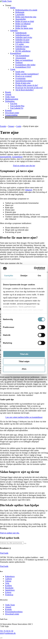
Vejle (7, 583)
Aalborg (8, 579)
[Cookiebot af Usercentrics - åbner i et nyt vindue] (34, 268)
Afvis (24, 369)
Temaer (11, 126)
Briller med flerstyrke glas (25, 17)
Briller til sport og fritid (24, 21)
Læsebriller (19, 14)
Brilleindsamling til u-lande (26, 10)
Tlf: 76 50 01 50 (6, 631)
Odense (8, 581)
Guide (12, 69)
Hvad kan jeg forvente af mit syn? (29, 88)
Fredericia (9, 595)
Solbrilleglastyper (22, 35)
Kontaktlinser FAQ (23, 67)
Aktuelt (8, 94)
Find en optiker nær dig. (9, 533)
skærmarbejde (5, 157)
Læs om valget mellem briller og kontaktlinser (24, 417)
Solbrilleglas (20, 49)
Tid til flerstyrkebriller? (24, 90)
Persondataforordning (14, 612)
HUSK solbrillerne (23, 51)
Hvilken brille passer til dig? (26, 85)
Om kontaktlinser (22, 56)
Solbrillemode (21, 33)
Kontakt (8, 110)
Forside (3, 126)
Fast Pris (13, 103)
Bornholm (9, 588)
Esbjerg (8, 592)
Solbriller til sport (22, 40)
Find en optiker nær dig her (24, 166)
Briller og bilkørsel (22, 24)
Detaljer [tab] (24, 275)
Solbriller (14, 30)
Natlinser (19, 62)
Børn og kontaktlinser (24, 60)
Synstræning (20, 78)
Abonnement (20, 58)
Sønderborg (10, 590)
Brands (8, 92)
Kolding (8, 585)
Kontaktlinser (15, 53)
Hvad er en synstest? (23, 76)
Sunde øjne (19, 72)
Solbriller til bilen (22, 42)
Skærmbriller (20, 19)
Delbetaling (9, 101)
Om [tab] (39, 275)
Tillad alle (24, 354)
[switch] (41, 327)
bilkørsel (28, 190)
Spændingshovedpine (24, 81)
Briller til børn (21, 26)
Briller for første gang (24, 28)
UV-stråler (19, 44)
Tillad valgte (24, 361)
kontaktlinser (17, 157)
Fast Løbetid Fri (16, 108)
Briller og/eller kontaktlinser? (27, 74)
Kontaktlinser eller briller (25, 65)
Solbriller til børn (22, 46)
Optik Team (10, 97)
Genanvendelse (11, 115)
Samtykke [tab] (8, 275)
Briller (12, 8)
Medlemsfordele (11, 99)
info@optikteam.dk (8, 633)
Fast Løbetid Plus (17, 106)
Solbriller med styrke (23, 37)
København (10, 576)
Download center (12, 113)
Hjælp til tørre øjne (23, 83)
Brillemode (19, 12)
